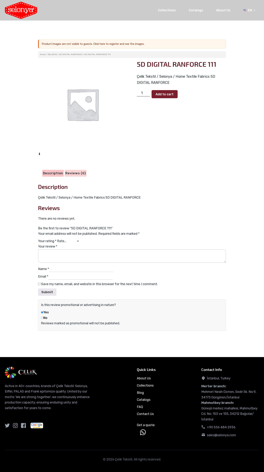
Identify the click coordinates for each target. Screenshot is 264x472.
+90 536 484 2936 (221, 427)
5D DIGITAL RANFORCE (70, 54)
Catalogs (196, 10)
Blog (140, 393)
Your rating (47, 241)
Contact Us (145, 414)
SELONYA (52, 54)
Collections (167, 10)
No (45, 318)
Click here (99, 44)
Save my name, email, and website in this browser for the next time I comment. (99, 284)
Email (43, 276)
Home (43, 54)
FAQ (140, 407)
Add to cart (164, 94)
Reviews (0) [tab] (75, 173)
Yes (46, 312)
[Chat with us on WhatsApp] (143, 432)
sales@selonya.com (221, 435)
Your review (47, 246)
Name (43, 269)
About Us (223, 10)
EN (250, 10)
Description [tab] (53, 173)
